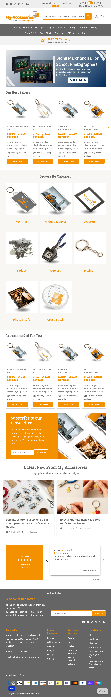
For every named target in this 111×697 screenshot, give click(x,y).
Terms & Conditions (73, 658)
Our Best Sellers (18, 92)
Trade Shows (95, 647)
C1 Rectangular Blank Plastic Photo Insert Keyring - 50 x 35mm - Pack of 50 (17, 145)
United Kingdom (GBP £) (91, 6)
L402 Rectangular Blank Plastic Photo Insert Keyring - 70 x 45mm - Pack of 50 (68, 145)
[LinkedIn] (27, 3)
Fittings (89, 270)
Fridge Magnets (55, 221)
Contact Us (73, 638)
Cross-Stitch (55, 319)
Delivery (72, 646)
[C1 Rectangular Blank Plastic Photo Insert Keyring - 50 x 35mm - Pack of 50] (17, 108)
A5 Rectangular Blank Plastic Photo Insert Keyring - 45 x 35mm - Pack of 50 (94, 145)
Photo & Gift (21, 319)
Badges (22, 270)
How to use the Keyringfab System (96, 654)
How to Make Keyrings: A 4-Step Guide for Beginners (80, 521)
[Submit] (88, 16)
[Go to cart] (102, 16)
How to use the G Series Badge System (97, 664)
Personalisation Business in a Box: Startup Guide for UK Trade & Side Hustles (27, 523)
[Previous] (3, 127)
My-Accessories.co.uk (30, 693)
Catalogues (94, 639)
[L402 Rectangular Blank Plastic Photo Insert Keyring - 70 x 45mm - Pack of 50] (68, 108)
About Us (93, 643)
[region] (75, 560)
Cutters (55, 270)
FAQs (70, 642)
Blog (91, 635)
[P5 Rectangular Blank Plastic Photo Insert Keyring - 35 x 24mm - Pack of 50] (43, 108)
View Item (17, 161)
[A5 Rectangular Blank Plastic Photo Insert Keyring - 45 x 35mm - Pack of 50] (94, 108)
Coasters (89, 221)
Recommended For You (24, 335)
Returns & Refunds (73, 652)
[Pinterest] (19, 3)
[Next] (108, 127)
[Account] (97, 16)
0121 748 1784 (20, 651)
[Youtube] (11, 3)
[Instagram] (15, 3)
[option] (56, 68)
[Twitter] (23, 3)
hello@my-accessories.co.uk (25, 656)
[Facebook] (7, 3)
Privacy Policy (74, 664)
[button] (47, 560)
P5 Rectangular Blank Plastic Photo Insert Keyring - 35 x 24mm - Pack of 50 (43, 145)
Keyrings (21, 221)
